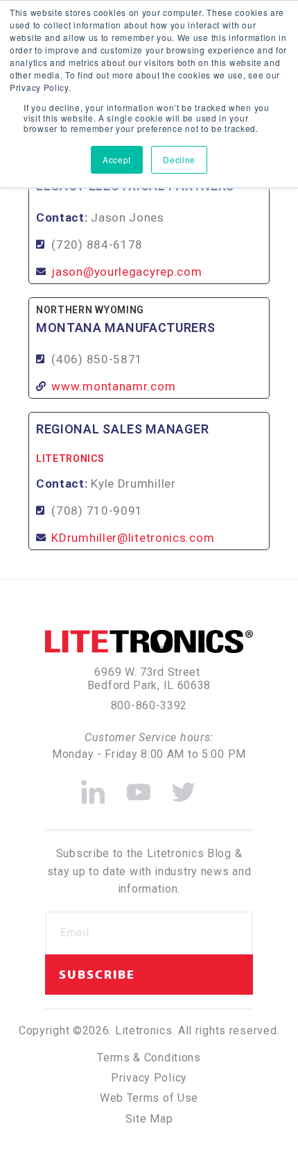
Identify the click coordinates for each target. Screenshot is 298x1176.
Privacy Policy (149, 1077)
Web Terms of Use (149, 1097)
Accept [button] (117, 159)
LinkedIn (93, 786)
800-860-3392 (149, 705)
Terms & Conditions (149, 1057)
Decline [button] (179, 159)
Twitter (184, 786)
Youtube (139, 786)
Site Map (149, 1118)
